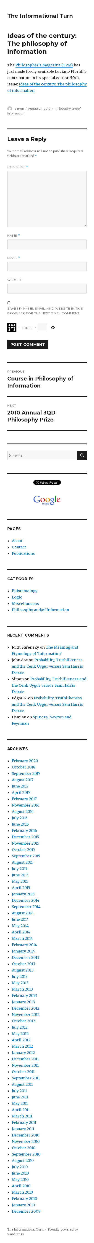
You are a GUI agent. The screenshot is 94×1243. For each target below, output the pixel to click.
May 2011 (20, 1103)
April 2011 (21, 1109)
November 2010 (26, 1141)
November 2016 (25, 805)
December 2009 (26, 1211)
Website (14, 280)
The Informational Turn (40, 16)
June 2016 (20, 824)
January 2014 (23, 951)
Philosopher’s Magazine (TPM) (44, 65)
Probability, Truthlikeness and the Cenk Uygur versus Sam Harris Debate (47, 666)
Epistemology (24, 591)
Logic (17, 597)
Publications (23, 553)
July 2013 (20, 976)
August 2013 (23, 970)
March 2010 (22, 1192)
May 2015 (20, 881)
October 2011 (23, 1071)
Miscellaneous (25, 603)
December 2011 (25, 1059)
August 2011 (22, 1084)
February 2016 (24, 830)
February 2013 (24, 995)
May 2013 (20, 983)
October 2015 (23, 849)
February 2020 (25, 760)
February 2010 (24, 1198)
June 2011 (20, 1097)
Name (13, 235)
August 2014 (23, 913)
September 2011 (26, 1078)
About (17, 540)
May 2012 (20, 1033)
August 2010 (23, 1160)
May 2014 (20, 925)
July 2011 (19, 1090)
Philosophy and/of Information (40, 610)
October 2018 (23, 767)
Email (13, 258)
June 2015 (20, 875)
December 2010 (25, 1135)
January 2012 (23, 1052)
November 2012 (25, 1014)
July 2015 (19, 868)
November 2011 (25, 1065)
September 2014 (26, 906)
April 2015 (21, 887)
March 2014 (22, 938)
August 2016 (23, 811)
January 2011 (23, 1129)
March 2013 (22, 989)
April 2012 (21, 1040)
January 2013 (23, 1002)
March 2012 (22, 1046)
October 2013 (23, 964)
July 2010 (20, 1167)
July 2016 (20, 818)
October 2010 (23, 1148)
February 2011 (24, 1122)
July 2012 (20, 1027)
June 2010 (20, 1173)
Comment (17, 167)
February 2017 (24, 799)
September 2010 (26, 1154)
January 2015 (23, 894)
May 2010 (20, 1179)
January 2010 (23, 1205)
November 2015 (25, 843)
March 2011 (22, 1116)
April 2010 (21, 1186)
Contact (19, 547)
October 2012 (23, 1021)
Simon (19, 108)
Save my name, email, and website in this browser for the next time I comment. (45, 311)
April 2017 (21, 792)
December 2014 (25, 900)
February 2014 (24, 945)
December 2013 (25, 957)
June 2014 (20, 919)
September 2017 (26, 773)
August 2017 (22, 780)
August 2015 (22, 862)
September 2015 (26, 856)
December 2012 (25, 1008)
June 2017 (20, 786)
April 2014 (21, 932)
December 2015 (25, 837)
